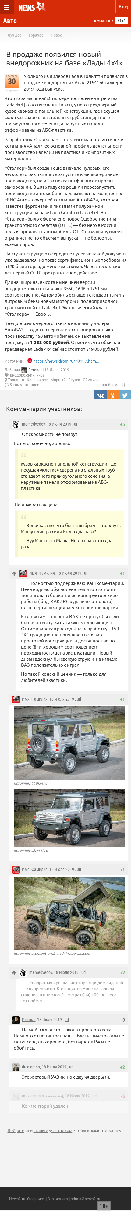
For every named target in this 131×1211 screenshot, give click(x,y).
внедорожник (22, 375)
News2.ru (17, 1198)
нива (40, 375)
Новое (56, 35)
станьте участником (53, 1130)
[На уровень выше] (14, 573)
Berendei (36, 369)
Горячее (36, 35)
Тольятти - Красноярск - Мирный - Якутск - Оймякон (53, 379)
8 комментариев (24, 384)
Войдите (16, 1130)
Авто (10, 21)
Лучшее (15, 35)
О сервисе (36, 1198)
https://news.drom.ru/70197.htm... (66, 360)
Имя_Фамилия (42, 573)
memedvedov (33, 424)
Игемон (28, 1019)
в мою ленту (103, 20)
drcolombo (31, 1066)
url (76, 424)
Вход (123, 6)
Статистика (58, 1198)
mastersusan (33, 1095)
